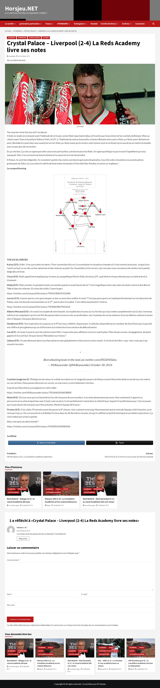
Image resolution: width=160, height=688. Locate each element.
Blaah (48, 505)
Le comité (9, 23)
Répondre (23, 538)
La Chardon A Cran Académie (108, 651)
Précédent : (29, 455)
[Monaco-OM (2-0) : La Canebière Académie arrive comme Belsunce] (61, 484)
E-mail (84, 594)
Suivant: (129, 455)
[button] (153, 24)
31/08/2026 (25, 505)
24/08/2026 (114, 669)
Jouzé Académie (13, 492)
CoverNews (88, 684)
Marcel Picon (104, 669)
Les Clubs (46, 38)
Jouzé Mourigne (14, 505)
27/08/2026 (101, 505)
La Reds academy (34, 38)
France (48, 23)
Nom (9, 594)
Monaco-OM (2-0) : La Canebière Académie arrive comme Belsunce (61, 500)
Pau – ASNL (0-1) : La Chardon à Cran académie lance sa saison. (110, 663)
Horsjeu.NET (21, 8)
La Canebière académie (53, 492)
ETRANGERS (62, 23)
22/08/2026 (140, 669)
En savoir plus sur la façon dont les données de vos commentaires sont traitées (84, 625)
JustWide (12, 56)
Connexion (140, 23)
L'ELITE (65, 489)
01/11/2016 (22, 56)
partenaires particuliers (29, 23)
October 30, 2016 (101, 365)
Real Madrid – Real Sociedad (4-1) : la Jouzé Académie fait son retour (99, 500)
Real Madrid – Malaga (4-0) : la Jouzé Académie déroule (21, 500)
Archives (125, 23)
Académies (11, 38)
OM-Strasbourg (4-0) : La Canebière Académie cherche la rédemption (140, 663)
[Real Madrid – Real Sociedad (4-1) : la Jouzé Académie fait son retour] (99, 484)
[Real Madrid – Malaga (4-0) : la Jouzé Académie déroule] (23, 484)
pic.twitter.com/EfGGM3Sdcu (99, 359)
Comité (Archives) (108, 23)
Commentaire (13, 560)
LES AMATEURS (104, 654)
